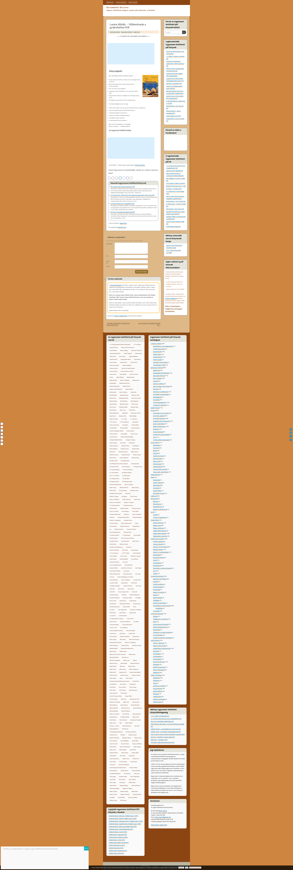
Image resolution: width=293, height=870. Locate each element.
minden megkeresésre (120, 316)
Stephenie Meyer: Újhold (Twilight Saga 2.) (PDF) (123, 818)
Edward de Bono (124, 487)
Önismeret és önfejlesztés (160, 391)
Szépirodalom (155, 520)
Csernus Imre (134, 434)
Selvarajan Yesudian (135, 720)
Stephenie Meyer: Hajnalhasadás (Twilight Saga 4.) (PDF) (125, 824)
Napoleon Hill (122, 672)
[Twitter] (291, 433)
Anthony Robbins (127, 365)
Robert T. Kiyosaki (114, 714)
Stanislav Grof (113, 734)
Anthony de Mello (114, 365)
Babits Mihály (120, 377)
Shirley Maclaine (126, 726)
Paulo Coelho (122, 687)
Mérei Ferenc (131, 666)
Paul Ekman (133, 684)
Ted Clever (112, 764)
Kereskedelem (157, 656)
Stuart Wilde (135, 740)
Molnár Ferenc (113, 663)
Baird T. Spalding (124, 380)
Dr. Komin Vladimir (127, 469)
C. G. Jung (124, 419)
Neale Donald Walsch (135, 672)
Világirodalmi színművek (160, 536)
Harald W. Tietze (114, 541)
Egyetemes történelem (159, 579)
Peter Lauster (132, 687)
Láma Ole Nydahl (130, 630)
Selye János (113, 723)
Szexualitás (156, 399)
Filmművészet (157, 504)
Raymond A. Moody (115, 702)
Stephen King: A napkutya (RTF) (118, 850)
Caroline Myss (135, 425)
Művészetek (154, 498)
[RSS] (291, 436)
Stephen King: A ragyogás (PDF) (118, 834)
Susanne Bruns (125, 743)
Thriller (155, 573)
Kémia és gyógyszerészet (160, 627)
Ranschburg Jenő (134, 699)
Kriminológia (156, 589)
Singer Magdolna (114, 728)
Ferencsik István (136, 508)
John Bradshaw (114, 580)
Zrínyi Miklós (121, 797)
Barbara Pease (126, 386)
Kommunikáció (157, 659)
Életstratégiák (157, 378)
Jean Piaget (138, 568)
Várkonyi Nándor (136, 785)
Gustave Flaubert (131, 529)
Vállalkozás (156, 672)
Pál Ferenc (123, 699)
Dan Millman (136, 445)
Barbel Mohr (113, 392)
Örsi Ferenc (123, 800)
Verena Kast (122, 779)
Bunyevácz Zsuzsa (136, 413)
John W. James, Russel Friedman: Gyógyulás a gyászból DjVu (168, 734)
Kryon (134, 606)
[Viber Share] (127, 178)
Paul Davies (123, 684)
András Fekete (113, 359)
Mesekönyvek (157, 565)
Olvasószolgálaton (171, 298)
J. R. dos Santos (114, 553)
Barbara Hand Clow (124, 383)
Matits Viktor (163, 811)
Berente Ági (113, 398)
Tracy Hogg (113, 776)
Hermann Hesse (124, 544)
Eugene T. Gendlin (129, 502)
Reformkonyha (157, 464)
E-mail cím (107, 262)
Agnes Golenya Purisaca (127, 347)
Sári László (132, 755)
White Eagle (135, 791)
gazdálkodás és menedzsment (161, 648)
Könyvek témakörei (121, 2)
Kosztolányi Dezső (114, 606)
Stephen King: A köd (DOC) (116, 853)
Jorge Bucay (124, 582)
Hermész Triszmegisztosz (116, 547)
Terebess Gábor (133, 767)
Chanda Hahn (113, 428)
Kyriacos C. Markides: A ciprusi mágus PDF (163, 737)
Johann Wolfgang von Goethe (125, 577)
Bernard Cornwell (136, 398)
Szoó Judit (122, 755)
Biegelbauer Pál (124, 404)
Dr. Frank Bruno (126, 466)
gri (110, 529)
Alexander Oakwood (136, 350)
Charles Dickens (135, 428)
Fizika (154, 621)
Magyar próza (157, 525)
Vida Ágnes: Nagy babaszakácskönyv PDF (162, 742)
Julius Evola (131, 588)
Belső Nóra (133, 392)
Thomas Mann (113, 770)
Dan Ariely (123, 442)
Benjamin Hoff (135, 395)
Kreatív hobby (157, 490)
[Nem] (291, 868)
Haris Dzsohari (125, 541)
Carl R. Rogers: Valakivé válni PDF (175, 183)
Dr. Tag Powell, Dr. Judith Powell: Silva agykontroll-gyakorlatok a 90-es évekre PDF (133, 195)
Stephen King (138, 737)
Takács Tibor (125, 758)
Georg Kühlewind (137, 517)
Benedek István (124, 395)
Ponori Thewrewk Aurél (116, 696)
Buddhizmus (156, 678)
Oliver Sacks (113, 678)
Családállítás (159, 608)
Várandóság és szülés (159, 365)
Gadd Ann (126, 514)
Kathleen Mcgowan (135, 594)
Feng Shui (155, 381)
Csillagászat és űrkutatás (160, 619)
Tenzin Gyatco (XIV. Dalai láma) (118, 767)
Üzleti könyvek (155, 640)
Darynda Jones (125, 448)
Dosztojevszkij (135, 463)
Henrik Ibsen (113, 544)
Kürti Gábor (113, 612)
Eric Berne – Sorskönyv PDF (174, 188)
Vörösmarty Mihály (114, 788)
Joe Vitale (137, 574)
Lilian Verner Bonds (125, 621)
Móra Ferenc (122, 669)
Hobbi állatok (157, 485)
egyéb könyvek (155, 407)
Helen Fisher (135, 541)
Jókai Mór (112, 591)
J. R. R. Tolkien (125, 553)
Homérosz (128, 547)
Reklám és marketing (159, 667)
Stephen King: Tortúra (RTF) (117, 840)
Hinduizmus (156, 680)
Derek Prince (113, 457)
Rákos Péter (136, 717)
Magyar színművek (158, 528)
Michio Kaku (113, 651)
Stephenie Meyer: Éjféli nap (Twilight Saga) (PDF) (123, 826)
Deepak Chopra (126, 454)
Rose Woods (126, 714)
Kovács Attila (126, 606)
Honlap (108, 266)
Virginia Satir (113, 785)
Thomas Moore (124, 770)
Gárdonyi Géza (127, 532)
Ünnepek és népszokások (160, 362)
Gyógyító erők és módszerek (161, 421)
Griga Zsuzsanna (119, 529)
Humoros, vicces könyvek (160, 547)
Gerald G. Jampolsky (115, 520)
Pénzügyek (156, 664)
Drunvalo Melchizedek (115, 484)
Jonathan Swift (114, 582)
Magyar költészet (158, 522)
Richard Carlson (125, 708)
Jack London (123, 556)
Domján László (113, 460)
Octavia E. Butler (136, 675)
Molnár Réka (124, 663)
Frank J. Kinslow (114, 511)
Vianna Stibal (132, 779)
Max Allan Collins (136, 645)
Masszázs (156, 389)
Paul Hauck (113, 687)
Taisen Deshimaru (114, 758)
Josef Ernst (134, 582)
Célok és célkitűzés (158, 643)
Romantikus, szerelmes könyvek (162, 568)
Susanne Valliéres (137, 743)
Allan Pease (113, 356)
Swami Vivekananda (125, 746)
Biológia (155, 616)
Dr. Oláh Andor (126, 475)
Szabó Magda (122, 749)
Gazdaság (156, 651)
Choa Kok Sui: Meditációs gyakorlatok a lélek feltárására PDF (175, 64)
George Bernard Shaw (123, 517)
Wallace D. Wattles (127, 788)
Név (107, 256)
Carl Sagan (125, 425)
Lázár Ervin (122, 633)
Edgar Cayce (113, 487)
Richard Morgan (114, 711)
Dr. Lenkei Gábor (114, 472)
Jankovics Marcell (114, 562)
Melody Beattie (114, 648)
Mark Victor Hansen (134, 639)
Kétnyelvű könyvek (158, 557)
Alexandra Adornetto (115, 353)
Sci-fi (154, 571)
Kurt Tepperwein (122, 609)
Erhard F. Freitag (114, 496)
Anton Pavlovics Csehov (127, 371)
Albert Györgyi (124, 350)
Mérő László (113, 669)
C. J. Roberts (133, 419)
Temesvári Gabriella (124, 764)
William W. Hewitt (125, 794)
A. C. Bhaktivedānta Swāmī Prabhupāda (120, 344)
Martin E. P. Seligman (130, 642)
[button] (2, 447)
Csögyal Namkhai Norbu (116, 439)
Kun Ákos (112, 609)
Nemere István (113, 675)
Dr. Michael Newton (127, 472)
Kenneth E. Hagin (127, 597)
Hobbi (152, 477)
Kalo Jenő (134, 591)
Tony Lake (136, 773)
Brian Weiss (132, 410)
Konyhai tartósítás (158, 456)
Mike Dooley (132, 654)
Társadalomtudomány (157, 576)
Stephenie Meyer (126, 737)
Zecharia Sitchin (137, 794)
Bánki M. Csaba (114, 419)
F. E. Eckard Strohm (115, 505)
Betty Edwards (134, 401)
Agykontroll (137, 32)
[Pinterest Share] (112, 178)
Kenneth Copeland (114, 597)
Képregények (157, 555)
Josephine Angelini (115, 585)
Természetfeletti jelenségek (161, 440)
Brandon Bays (134, 407)
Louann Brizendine (127, 624)
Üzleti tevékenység (158, 670)
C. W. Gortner (113, 422)
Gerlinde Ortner (128, 520)
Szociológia (156, 611)
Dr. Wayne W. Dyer (114, 481)
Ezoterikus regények (159, 415)
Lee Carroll (112, 615)
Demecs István (137, 454)
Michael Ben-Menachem (127, 648)
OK (183, 32)
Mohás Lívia (126, 660)
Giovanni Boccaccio (126, 523)
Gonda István (113, 526)
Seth (120, 723)
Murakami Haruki (135, 663)
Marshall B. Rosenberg (116, 642)
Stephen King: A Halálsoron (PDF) (118, 837)
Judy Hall (112, 588)
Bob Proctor (113, 407)
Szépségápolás (157, 397)
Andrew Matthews (133, 356)
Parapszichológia (158, 432)
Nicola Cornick (124, 675)
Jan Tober (125, 562)
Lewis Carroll (130, 618)
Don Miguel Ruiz (125, 460)
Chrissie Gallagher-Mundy (116, 431)
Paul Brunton (113, 684)
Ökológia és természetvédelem (162, 632)
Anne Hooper (113, 362)
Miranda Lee (125, 657)
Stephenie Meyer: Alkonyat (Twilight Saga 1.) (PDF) (123, 816)
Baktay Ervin (136, 380)
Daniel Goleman (114, 445)
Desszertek (156, 448)
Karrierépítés (157, 653)
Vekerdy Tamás (123, 776)
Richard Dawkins (137, 708)
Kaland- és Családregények (161, 552)
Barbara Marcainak (114, 386)
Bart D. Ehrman (123, 392)
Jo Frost (112, 577)
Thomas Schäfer (136, 770)
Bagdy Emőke (113, 380)
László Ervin (113, 633)
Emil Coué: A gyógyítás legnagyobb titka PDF (123, 212)
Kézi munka (156, 488)
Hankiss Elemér (114, 538)
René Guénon (136, 702)
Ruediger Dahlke (125, 717)
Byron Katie (113, 416)
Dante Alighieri (113, 448)
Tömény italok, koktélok (160, 469)
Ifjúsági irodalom (158, 549)
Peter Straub (122, 690)
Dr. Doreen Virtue (114, 466)
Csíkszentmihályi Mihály (127, 436)
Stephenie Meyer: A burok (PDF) (118, 832)
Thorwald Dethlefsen (115, 773)
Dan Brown (132, 442)
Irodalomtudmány (158, 584)
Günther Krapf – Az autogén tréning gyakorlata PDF (166, 731)
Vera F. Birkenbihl (134, 776)
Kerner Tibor (113, 600)
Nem (187, 867)
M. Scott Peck (113, 636)
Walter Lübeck (113, 791)
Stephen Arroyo (133, 734)
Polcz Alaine (124, 693)
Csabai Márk (124, 434)
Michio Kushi (123, 651)
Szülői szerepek (157, 359)
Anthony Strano (114, 368)
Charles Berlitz (124, 428)
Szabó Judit (113, 749)
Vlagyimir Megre (124, 785)
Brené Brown (113, 410)
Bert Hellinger (123, 401)
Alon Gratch (122, 356)
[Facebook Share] (109, 178)
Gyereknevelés (157, 351)
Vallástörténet (157, 702)
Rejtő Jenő (126, 702)
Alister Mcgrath (128, 353)
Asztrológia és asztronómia (161, 413)
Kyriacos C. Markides (135, 609)
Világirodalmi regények (159, 533)
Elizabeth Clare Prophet (116, 493)
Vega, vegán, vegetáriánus (160, 472)
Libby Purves (113, 621)
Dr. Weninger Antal (127, 481)
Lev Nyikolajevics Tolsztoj (116, 618)
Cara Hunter (135, 422)
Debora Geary (134, 451)
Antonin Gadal (113, 371)
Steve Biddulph (125, 740)
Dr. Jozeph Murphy (114, 469)
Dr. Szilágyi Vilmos (114, 478)
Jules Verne (121, 588)
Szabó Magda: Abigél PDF (173, 226)
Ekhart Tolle (113, 490)
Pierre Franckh (113, 693)
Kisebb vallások (157, 691)
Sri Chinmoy (125, 728)
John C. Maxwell (125, 580)
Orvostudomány (158, 635)
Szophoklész (113, 755)
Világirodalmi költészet (159, 530)
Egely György (135, 487)
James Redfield (124, 559)
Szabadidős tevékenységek (161, 394)
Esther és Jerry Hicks (115, 502)
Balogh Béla (113, 383)
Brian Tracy (123, 410)
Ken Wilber (138, 597)
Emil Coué (128, 493)
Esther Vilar (137, 499)
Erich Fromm (133, 496)
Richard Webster (125, 711)
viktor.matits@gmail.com (163, 817)
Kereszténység (157, 688)
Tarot (154, 437)
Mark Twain (123, 639)
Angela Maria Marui (126, 359)
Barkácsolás (156, 480)
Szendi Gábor (124, 752)
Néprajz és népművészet (160, 509)
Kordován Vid (136, 603)
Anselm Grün (133, 362)
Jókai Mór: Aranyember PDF (174, 83)
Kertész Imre (123, 600)
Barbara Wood (129, 389)
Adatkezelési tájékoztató (159, 825)
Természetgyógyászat (159, 402)
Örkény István (113, 800)
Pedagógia (156, 600)
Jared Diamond (128, 565)
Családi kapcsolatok (159, 349)
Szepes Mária (135, 752)
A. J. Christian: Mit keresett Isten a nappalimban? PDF (166, 718)
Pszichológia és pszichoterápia (162, 605)
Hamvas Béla (137, 535)
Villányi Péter (132, 782)
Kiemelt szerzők (133, 2)
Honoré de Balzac (114, 550)
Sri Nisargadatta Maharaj (116, 731)
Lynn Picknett (124, 627)
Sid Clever (137, 726)
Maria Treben (113, 639)
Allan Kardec (138, 353)
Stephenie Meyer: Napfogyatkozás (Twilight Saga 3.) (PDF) (126, 821)
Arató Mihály (123, 374)
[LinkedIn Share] (116, 178)
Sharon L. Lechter (114, 726)
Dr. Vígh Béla (126, 478)
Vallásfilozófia (157, 696)
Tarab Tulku (113, 761)
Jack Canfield (113, 556)
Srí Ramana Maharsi (131, 731)
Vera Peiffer (113, 779)
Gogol (136, 523)
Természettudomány (157, 613)
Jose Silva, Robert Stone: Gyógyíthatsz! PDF (122, 203)
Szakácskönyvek (158, 466)
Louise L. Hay (113, 627)
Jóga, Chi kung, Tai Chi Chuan (161, 386)
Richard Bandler (135, 705)
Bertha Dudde (113, 401)
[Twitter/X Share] (120, 178)
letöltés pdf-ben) (140, 165)
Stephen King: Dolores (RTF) (117, 845)
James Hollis (113, 559)
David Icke (112, 451)
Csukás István (113, 436)
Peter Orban (113, 690)
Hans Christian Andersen (127, 538)
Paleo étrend (156, 461)
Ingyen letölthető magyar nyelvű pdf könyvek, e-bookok (130, 10)
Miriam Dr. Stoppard (115, 660)
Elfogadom (181, 867)
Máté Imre (122, 666)
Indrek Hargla (134, 550)
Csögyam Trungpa (130, 439)
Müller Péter (113, 672)
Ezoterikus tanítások (159, 418)
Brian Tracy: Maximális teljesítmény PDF (162, 721)
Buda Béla (125, 413)
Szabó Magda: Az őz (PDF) (173, 116)
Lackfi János (122, 612)
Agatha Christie (114, 347)
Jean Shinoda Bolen (115, 571)
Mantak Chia (136, 636)
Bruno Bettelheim (114, 413)
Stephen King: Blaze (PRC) (116, 848)
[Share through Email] (131, 178)
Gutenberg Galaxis (117, 7)
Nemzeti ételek (157, 458)
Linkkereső (154, 496)
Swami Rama (113, 746)
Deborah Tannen (114, 454)
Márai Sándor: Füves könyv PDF (175, 209)
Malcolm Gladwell (124, 636)
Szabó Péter (133, 749)
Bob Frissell (135, 404)
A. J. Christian (137, 344)
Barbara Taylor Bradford (116, 389)
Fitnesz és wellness (158, 383)
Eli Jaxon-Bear (123, 490)
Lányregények (157, 563)
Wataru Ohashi (124, 791)
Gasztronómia (155, 442)
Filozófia (155, 581)
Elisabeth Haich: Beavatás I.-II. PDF (176, 186)
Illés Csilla (125, 550)
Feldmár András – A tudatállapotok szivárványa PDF (166, 729)
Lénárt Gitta (132, 633)
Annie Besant (123, 362)
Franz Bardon (125, 511)
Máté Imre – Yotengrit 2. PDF (159, 739)
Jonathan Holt (137, 580)
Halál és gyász (157, 354)
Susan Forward (114, 743)
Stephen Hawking (114, 737)
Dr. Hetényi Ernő (138, 466)
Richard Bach (124, 705)
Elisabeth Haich (134, 490)
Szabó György (137, 746)
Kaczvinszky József (123, 591)
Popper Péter (128, 696)
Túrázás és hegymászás (160, 517)
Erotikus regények (158, 541)
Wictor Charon (113, 794)
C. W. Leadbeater (124, 422)
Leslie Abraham (123, 615)
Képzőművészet (157, 506)
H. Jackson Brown (114, 535)
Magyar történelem (158, 592)
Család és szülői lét (156, 343)
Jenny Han (126, 571)
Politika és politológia (159, 603)
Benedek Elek (113, 395)
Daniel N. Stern (125, 445)
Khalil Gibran (132, 600)
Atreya (111, 377)
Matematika (156, 629)
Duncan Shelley (129, 484)
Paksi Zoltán (129, 678)
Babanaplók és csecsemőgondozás (163, 346)
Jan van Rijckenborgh (115, 565)
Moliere (135, 660)
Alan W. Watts (113, 350)
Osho (121, 678)
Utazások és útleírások (159, 405)
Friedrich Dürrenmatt (115, 514)
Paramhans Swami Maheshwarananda (119, 681)
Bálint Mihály (133, 416)
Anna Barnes (137, 359)
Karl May (124, 594)
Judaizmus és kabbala (159, 686)
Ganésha (112, 517)
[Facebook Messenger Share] (123, 178)
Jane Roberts (134, 559)
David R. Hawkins (123, 451)
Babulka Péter (130, 377)
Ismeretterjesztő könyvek (160, 624)
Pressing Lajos (114, 699)
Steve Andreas (113, 740)
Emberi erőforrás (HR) (159, 645)
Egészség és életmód (126, 32)
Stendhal (123, 734)
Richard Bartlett (114, 708)
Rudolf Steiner (113, 717)
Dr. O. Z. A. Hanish (114, 475)
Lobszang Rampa (114, 624)
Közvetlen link (122, 227)
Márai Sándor (113, 666)
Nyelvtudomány (157, 597)
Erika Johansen (127, 499)
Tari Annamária (123, 761)
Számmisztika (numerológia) (161, 434)
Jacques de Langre (136, 556)
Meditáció (156, 429)
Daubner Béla (135, 448)
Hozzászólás (108, 244)
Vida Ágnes (122, 782)
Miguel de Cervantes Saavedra (118, 654)
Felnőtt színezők (157, 482)
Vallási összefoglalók (159, 699)
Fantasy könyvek (158, 544)
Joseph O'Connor (127, 585)
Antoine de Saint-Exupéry (128, 368)
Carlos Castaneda (114, 425)
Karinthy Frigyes (114, 594)
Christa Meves (130, 431)
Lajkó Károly (132, 612)
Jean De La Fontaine (126, 568)
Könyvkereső (110, 2)
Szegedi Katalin (114, 752)
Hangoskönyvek (155, 474)
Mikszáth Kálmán (114, 657)
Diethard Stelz (135, 457)
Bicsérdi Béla (113, 404)
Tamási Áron (136, 758)
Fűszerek (155, 453)
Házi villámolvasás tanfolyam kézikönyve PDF (123, 187)
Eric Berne (124, 496)
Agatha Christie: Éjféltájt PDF (174, 170)
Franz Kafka (135, 511)
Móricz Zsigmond (133, 669)
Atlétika (155, 514)
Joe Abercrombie (127, 574)
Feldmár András (124, 508)
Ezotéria (153, 410)
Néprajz (155, 595)
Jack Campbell (137, 553)
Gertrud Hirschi (114, 523)
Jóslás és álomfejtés (159, 423)
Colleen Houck (113, 434)
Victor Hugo (113, 782)
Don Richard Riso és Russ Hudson (119, 463)
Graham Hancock (124, 526)
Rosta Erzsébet (137, 714)
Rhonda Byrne (113, 705)
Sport (152, 512)
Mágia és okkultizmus (159, 426)
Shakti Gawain (129, 723)
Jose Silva (138, 585)
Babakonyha (156, 445)
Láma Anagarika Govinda (116, 630)
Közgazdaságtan (158, 587)
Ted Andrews (133, 761)
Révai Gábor (113, 720)
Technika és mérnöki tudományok (163, 637)
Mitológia (156, 694)
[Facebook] (291, 429)
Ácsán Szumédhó (132, 797)
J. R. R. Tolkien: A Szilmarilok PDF (160, 716)
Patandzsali (136, 681)
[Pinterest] (291, 440)
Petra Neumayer (133, 690)
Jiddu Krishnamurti (115, 574)
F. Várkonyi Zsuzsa (128, 505)
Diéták (155, 450)
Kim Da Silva (113, 603)
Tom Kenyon (127, 773)
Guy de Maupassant (115, 532)
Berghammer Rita (123, 398)
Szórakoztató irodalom (157, 538)
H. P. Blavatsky (126, 535)
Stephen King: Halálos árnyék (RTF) (119, 842)
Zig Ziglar (112, 797)
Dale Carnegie (113, 442)
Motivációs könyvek (159, 661)
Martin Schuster (114, 645)
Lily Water (136, 621)
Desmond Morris (124, 457)
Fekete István (113, 508)
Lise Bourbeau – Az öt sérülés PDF (175, 201)
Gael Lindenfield (137, 514)
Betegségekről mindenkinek (161, 373)
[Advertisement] (130, 53)
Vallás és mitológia (156, 675)
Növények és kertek (159, 493)
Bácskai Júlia (122, 416)
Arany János (113, 374)
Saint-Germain (123, 720)
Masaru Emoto (125, 645)
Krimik (155, 560)
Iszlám (155, 683)
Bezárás (86, 848)
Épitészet (156, 501)
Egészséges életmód (159, 375)
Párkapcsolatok (157, 357)
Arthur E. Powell (134, 374)
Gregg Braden (136, 526)
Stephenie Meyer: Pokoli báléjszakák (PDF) (121, 829)
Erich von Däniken (114, 499)
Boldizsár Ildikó (123, 407)
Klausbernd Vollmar (125, 603)
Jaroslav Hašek (114, 568)
